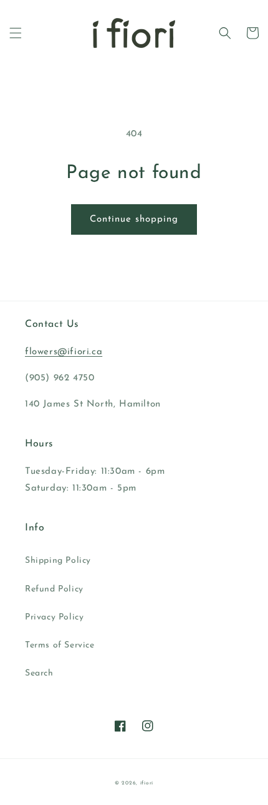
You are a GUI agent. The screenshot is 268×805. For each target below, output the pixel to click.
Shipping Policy (58, 560)
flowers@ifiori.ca (63, 352)
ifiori (146, 783)
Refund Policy (54, 589)
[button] (15, 33)
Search (39, 673)
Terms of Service (60, 645)
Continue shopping (134, 219)
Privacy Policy (54, 617)
